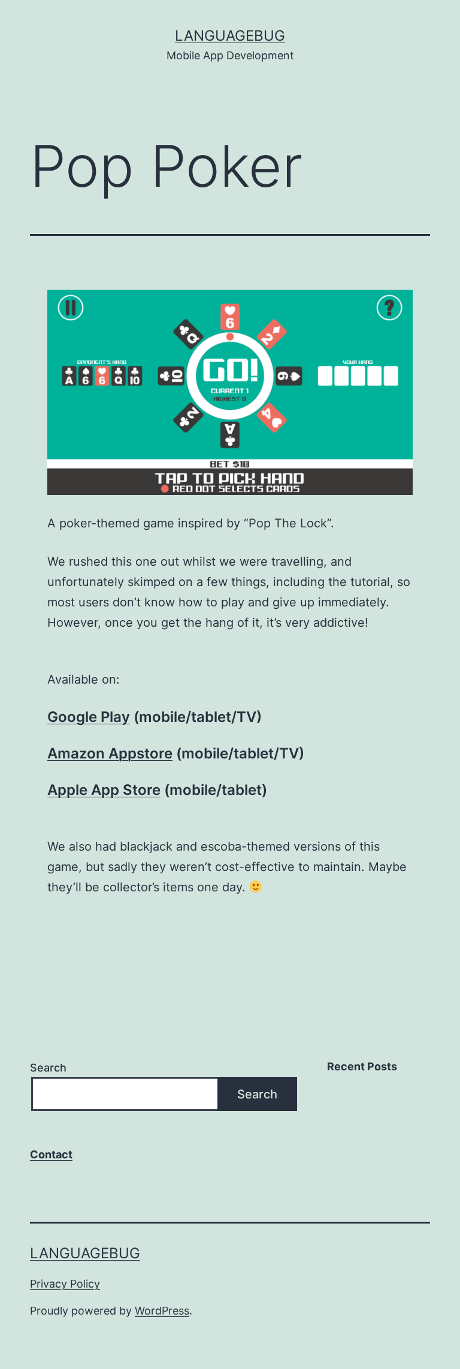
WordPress (162, 1310)
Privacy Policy (65, 1283)
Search (48, 1067)
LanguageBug (230, 35)
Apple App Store (104, 790)
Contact (51, 1154)
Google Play (88, 717)
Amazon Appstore (109, 753)
